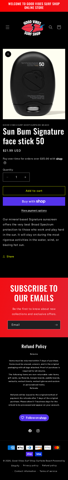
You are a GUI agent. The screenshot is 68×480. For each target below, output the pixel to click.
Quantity (8, 169)
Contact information (25, 471)
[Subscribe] (56, 324)
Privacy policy (30, 465)
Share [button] (10, 256)
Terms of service (48, 471)
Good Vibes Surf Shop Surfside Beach (32, 461)
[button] (7, 27)
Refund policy (49, 465)
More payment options (34, 210)
